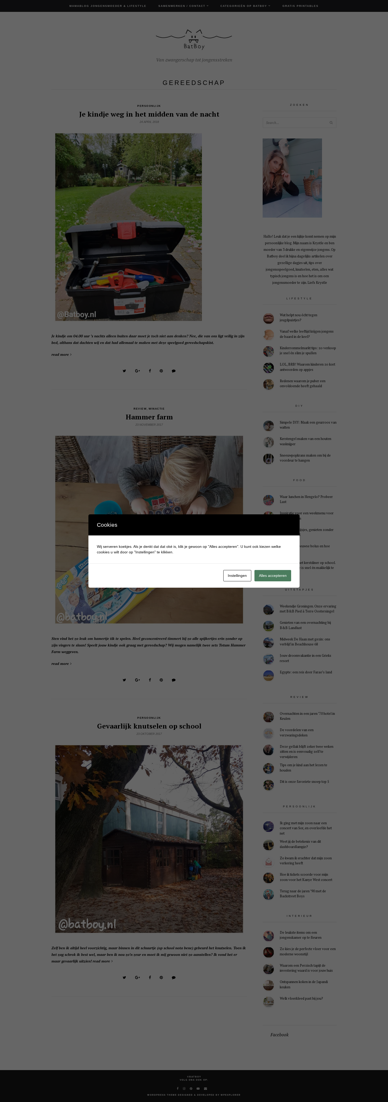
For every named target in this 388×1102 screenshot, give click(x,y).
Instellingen (237, 575)
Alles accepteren (273, 575)
